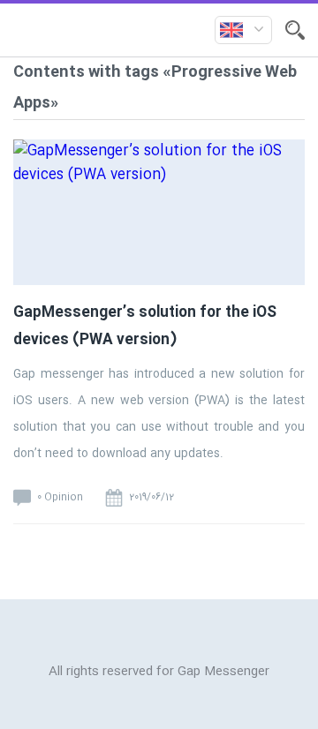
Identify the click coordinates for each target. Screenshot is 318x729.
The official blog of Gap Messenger (114, 30)
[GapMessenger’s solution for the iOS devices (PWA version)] (159, 237)
